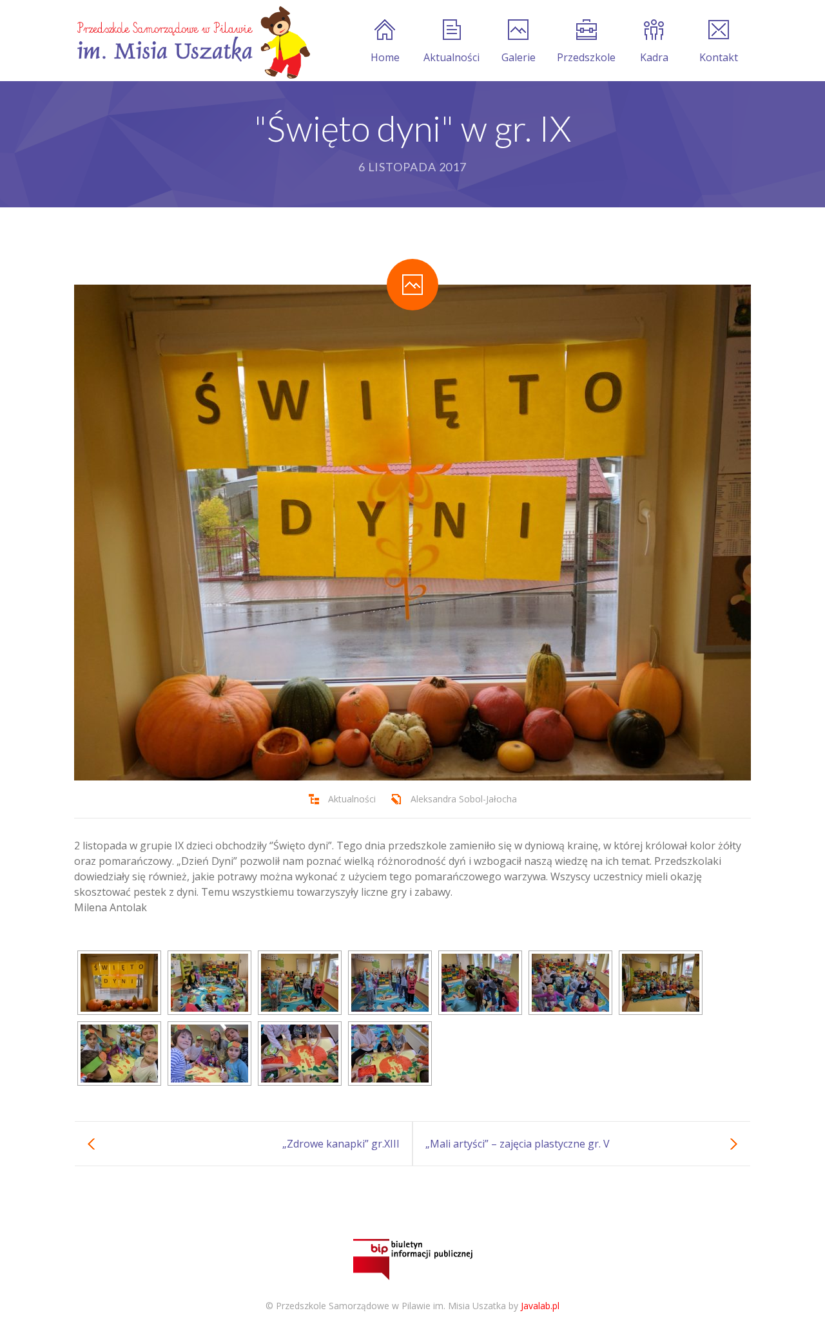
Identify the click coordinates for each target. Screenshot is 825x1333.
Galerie (518, 57)
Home (385, 57)
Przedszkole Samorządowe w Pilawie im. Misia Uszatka (391, 1306)
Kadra (654, 57)
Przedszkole (586, 57)
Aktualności (451, 57)
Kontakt (718, 57)
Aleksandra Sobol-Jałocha (464, 799)
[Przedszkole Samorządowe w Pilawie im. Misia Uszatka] (192, 40)
